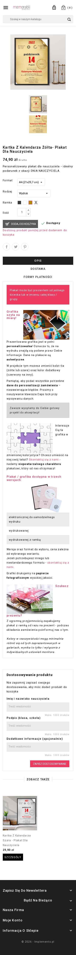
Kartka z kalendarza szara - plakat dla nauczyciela (17, 840)
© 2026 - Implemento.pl (38, 941)
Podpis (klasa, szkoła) (24, 718)
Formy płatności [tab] (38, 277)
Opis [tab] (38, 260)
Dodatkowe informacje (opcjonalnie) (35, 738)
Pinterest (24, 246)
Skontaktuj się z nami (44, 459)
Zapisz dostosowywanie (49, 763)
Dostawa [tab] (38, 269)
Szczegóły (12, 857)
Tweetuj (15, 246)
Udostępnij (6, 246)
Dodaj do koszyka (23, 224)
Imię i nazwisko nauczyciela (28, 698)
